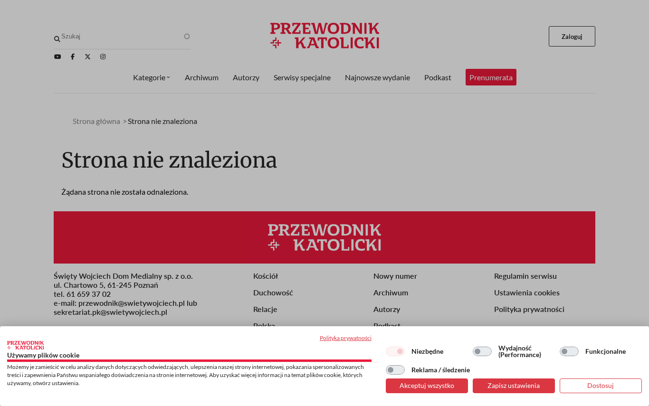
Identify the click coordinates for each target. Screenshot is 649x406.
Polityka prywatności (346, 337)
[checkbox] (395, 351)
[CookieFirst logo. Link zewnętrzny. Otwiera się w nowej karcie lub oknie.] (25, 345)
